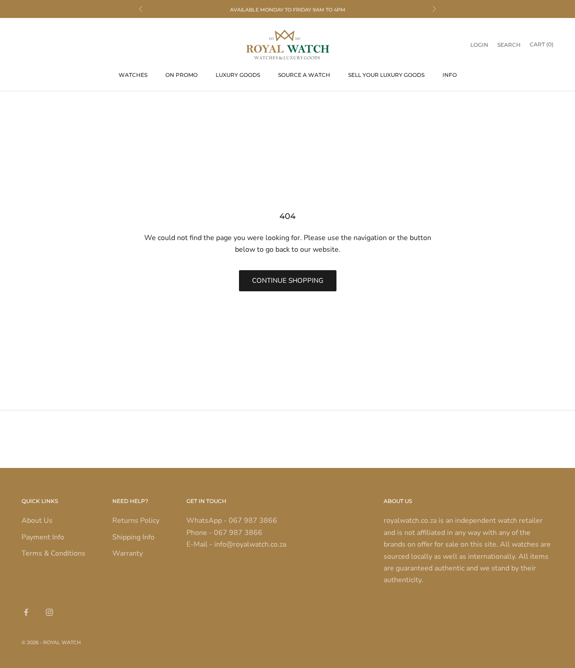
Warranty (127, 553)
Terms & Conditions (53, 553)
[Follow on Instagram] (49, 612)
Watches (133, 74)
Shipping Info (133, 537)
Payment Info (43, 537)
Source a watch (304, 74)
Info (449, 74)
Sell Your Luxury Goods (386, 74)
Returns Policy (135, 520)
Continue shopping (287, 280)
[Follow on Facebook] (26, 612)
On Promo (181, 74)
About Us (37, 520)
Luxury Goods (238, 74)
